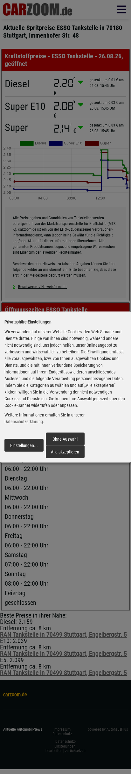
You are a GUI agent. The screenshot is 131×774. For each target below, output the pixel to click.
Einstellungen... (24, 445)
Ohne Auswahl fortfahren (65, 440)
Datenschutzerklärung (23, 421)
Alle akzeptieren (65, 451)
